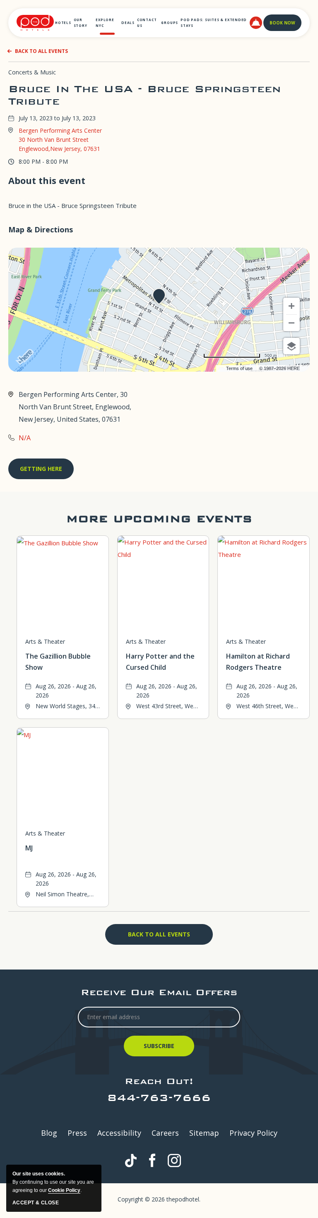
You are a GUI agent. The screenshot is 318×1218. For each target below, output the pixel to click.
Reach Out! (159, 1081)
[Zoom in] (291, 306)
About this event (46, 180)
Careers (165, 1133)
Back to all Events (41, 51)
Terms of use (239, 368)
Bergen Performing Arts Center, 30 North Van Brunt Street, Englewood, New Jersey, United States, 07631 (75, 407)
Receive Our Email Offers (159, 992)
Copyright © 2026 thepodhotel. (159, 1199)
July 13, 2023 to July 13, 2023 (57, 118)
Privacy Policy (253, 1133)
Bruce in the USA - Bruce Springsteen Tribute (144, 95)
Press (77, 1133)
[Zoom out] (291, 323)
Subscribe (160, 1049)
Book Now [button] (282, 23)
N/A (25, 437)
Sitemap (204, 1133)
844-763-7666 (159, 1097)
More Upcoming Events (159, 518)
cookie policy (64, 1190)
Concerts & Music (32, 72)
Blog (49, 1133)
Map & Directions (40, 229)
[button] (256, 23)
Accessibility (119, 1133)
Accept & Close (35, 1203)
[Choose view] (291, 346)
